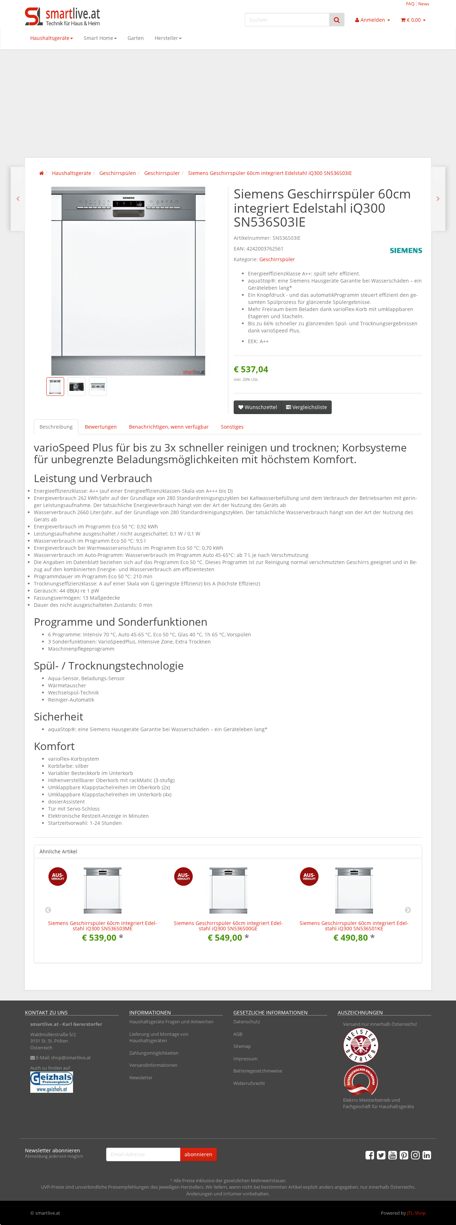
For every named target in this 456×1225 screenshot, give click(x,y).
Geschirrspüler (277, 259)
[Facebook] (370, 1155)
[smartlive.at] (89, 16)
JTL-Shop (416, 1213)
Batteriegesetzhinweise (257, 1071)
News (423, 3)
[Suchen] (337, 19)
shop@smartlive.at (71, 1057)
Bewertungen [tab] (101, 426)
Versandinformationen (153, 1065)
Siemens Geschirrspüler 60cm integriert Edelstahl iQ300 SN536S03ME (102, 926)
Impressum (245, 1058)
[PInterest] (404, 1155)
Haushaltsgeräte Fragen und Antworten (171, 1021)
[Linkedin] (427, 1155)
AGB (237, 1034)
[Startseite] (41, 173)
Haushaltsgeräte (49, 38)
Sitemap (242, 1046)
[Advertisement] (228, 103)
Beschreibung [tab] (56, 426)
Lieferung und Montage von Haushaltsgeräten (158, 1037)
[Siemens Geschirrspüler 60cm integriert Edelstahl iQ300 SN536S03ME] (438, 199)
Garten (136, 38)
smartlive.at (44, 1024)
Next (407, 910)
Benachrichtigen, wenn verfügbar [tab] (169, 426)
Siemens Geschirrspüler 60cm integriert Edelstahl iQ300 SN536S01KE (354, 926)
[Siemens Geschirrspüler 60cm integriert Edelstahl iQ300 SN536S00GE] (18, 199)
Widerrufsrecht (249, 1083)
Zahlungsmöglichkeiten (153, 1053)
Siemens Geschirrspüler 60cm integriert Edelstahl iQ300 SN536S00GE (228, 926)
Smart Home (98, 38)
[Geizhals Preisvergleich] (71, 1082)
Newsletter (140, 1077)
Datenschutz (246, 1021)
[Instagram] (415, 1155)
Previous (48, 910)
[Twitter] (381, 1155)
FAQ (410, 3)
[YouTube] (392, 1155)
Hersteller (166, 38)
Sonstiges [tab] (232, 426)
